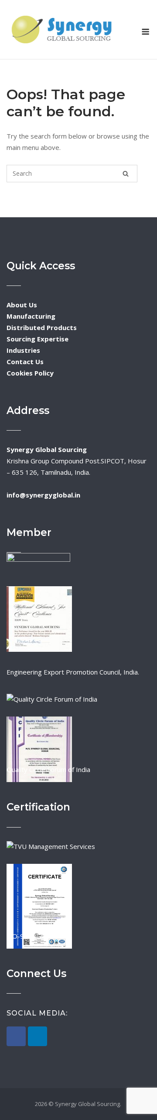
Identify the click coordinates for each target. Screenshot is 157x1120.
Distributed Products (42, 327)
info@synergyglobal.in (43, 494)
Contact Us (25, 361)
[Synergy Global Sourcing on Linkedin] (37, 1036)
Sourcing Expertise (37, 338)
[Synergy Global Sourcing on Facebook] (16, 1036)
